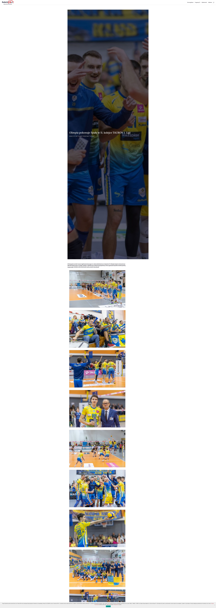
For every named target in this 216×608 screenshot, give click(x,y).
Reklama (210, 2)
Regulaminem (116, 604)
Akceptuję (108, 606)
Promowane (92, 136)
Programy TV (197, 2)
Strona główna (190, 2)
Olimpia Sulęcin (86, 136)
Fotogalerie (80, 136)
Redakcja (71, 136)
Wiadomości (204, 2)
